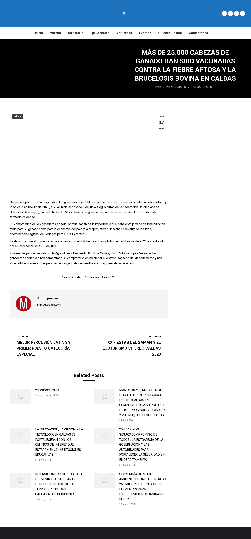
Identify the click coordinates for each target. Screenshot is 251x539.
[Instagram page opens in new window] (236, 13)
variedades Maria (47, 390)
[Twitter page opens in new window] (230, 13)
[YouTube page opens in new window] (242, 13)
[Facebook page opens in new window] (224, 13)
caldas (17, 116)
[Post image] (20, 396)
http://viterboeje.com (49, 304)
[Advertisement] (59, 68)
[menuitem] (39, 33)
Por (91, 277)
